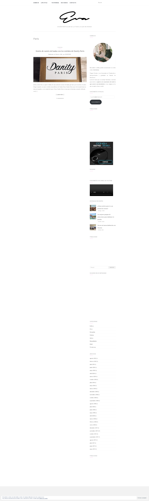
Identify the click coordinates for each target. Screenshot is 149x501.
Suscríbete (96, 102)
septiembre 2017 (94, 437)
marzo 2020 (93, 376)
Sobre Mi (36, 2)
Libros (91, 338)
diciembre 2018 (94, 391)
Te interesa (55, 2)
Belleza (92, 326)
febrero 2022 (93, 361)
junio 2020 (92, 367)
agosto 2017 (93, 440)
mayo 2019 (92, 385)
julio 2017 (92, 443)
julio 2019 (92, 382)
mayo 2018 (92, 412)
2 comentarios (60, 98)
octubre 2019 (93, 379)
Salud (91, 344)
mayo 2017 (92, 449)
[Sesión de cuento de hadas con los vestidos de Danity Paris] (60, 69)
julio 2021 (92, 364)
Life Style (44, 2)
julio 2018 (92, 406)
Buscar (112, 267)
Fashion (60, 47)
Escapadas (92, 332)
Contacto (73, 2)
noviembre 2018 (94, 394)
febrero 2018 (93, 422)
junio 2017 (92, 446)
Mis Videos (64, 2)
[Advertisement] (103, 125)
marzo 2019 (93, 388)
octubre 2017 (93, 434)
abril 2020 (92, 373)
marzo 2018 (93, 419)
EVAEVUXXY (68, 54)
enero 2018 (93, 425)
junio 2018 (92, 409)
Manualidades (93, 341)
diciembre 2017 (93, 428)
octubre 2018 (93, 397)
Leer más (60, 94)
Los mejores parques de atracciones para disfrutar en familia (106, 217)
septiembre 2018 (94, 400)
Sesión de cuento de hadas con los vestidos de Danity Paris (60, 51)
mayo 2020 (92, 370)
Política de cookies (43, 498)
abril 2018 (92, 415)
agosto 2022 (93, 358)
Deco (91, 329)
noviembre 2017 (94, 431)
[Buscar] (115, 2)
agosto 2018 (93, 403)
